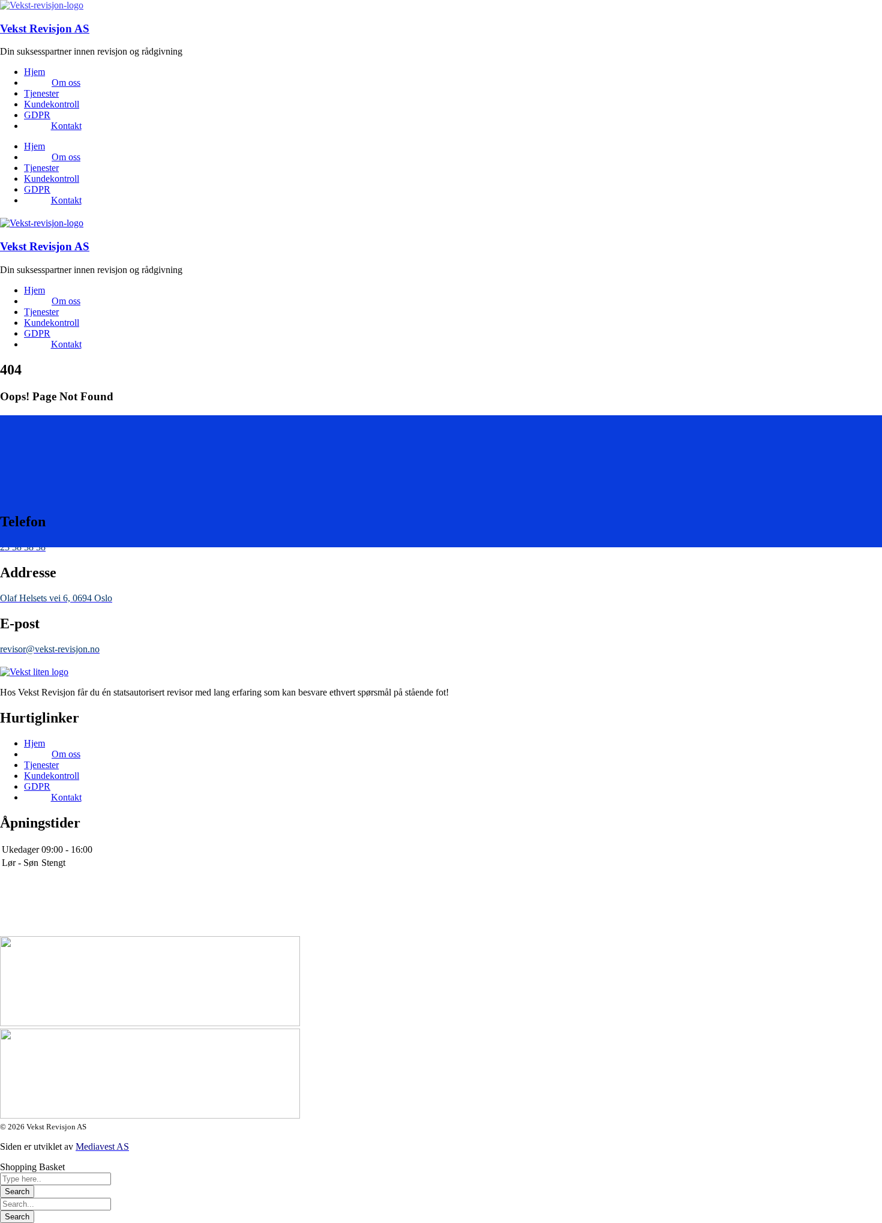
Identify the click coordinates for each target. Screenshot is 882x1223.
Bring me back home (39, 475)
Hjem (34, 72)
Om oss (66, 82)
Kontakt (66, 126)
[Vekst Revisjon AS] (41, 5)
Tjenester (41, 93)
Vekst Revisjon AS (44, 28)
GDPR (37, 115)
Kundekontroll (51, 104)
